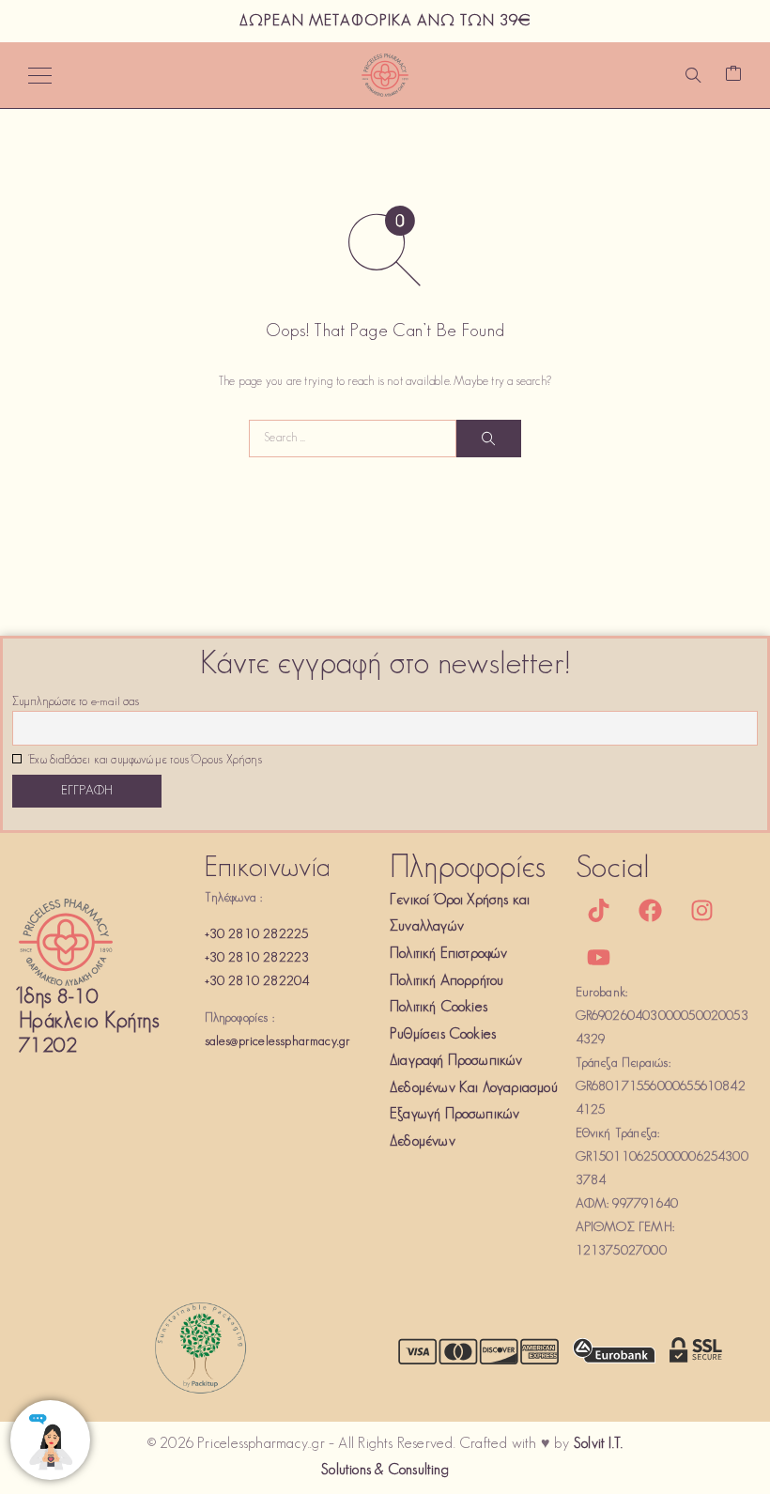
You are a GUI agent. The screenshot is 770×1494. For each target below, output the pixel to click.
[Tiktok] (599, 910)
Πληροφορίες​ (468, 869)
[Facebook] (650, 910)
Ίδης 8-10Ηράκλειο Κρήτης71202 (89, 1022)
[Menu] (40, 75)
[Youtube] (599, 957)
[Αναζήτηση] (693, 75)
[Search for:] (352, 438)
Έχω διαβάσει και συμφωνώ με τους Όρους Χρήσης (144, 760)
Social (613, 869)
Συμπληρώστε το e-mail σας (75, 702)
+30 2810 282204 (257, 982)
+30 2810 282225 (257, 935)
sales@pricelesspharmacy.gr (278, 1042)
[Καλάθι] (733, 75)
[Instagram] (702, 910)
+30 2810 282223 (257, 958)
